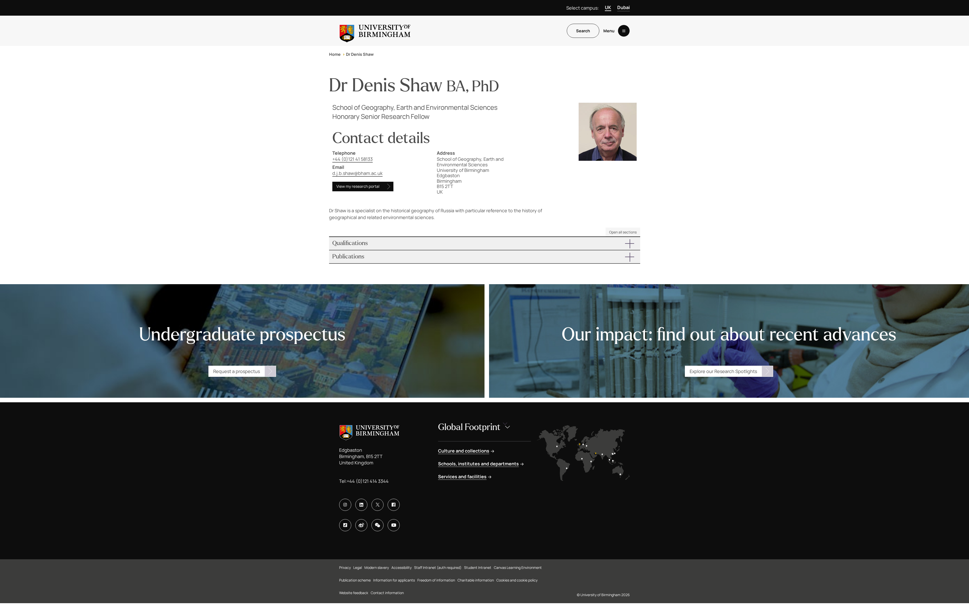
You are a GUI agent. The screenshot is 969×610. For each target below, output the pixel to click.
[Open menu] (624, 31)
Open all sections (623, 232)
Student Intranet (477, 567)
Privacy (345, 567)
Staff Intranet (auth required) (438, 567)
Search (583, 31)
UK (608, 7)
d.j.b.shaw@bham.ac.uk (357, 173)
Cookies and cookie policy (516, 580)
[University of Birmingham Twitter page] (377, 505)
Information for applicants (394, 580)
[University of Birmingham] (375, 31)
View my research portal (358, 186)
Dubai (623, 7)
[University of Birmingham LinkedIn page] (361, 505)
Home (335, 54)
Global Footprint (469, 427)
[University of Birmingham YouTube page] (394, 525)
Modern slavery (376, 567)
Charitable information (475, 580)
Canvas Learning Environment (518, 567)
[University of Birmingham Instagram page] (345, 505)
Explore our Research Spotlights (723, 371)
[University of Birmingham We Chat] (377, 525)
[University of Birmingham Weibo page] (361, 525)
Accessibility (401, 567)
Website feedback (353, 592)
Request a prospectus (236, 371)
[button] (484, 243)
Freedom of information (436, 580)
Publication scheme (355, 580)
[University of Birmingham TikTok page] (345, 525)
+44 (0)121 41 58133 (352, 159)
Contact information (387, 592)
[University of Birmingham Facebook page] (394, 505)
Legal (357, 567)
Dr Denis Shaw (360, 54)
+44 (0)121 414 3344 (368, 481)
